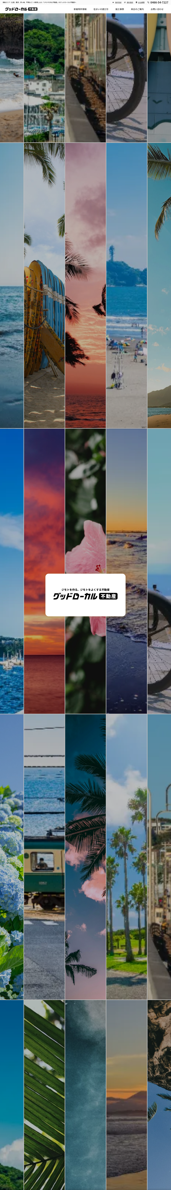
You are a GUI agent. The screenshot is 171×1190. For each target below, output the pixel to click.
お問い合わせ (157, 9)
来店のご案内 (137, 9)
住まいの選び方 (101, 9)
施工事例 (119, 9)
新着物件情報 (80, 9)
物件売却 (118, 2)
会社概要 (141, 2)
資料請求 (130, 2)
